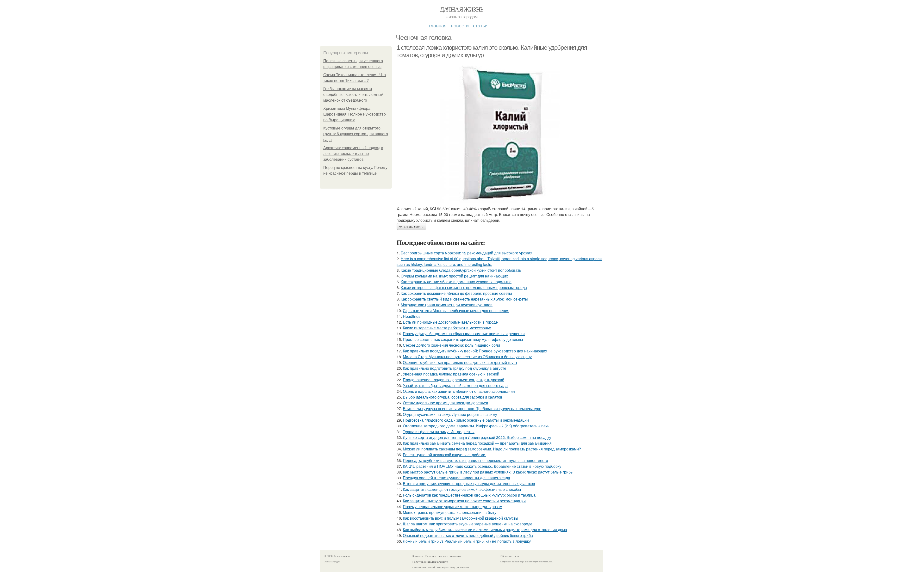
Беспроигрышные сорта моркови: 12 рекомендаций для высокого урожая (466, 253)
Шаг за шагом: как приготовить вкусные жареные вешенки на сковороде (467, 524)
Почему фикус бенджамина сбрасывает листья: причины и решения (464, 333)
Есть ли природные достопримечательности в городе (450, 322)
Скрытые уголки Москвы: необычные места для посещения (456, 310)
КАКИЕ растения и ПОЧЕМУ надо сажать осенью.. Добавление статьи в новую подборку (482, 466)
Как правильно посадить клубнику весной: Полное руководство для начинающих (475, 351)
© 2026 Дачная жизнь (336, 556)
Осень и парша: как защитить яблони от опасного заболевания (459, 391)
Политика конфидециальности (430, 561)
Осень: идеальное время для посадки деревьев (445, 403)
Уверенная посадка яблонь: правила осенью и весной (451, 374)
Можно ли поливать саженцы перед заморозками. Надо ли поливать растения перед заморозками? (492, 449)
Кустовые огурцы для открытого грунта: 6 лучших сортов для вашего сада (355, 134)
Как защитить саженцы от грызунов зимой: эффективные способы (462, 489)
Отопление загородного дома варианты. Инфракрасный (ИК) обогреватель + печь (476, 426)
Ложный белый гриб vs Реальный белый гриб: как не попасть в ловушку (467, 541)
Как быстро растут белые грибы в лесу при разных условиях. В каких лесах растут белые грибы (488, 472)
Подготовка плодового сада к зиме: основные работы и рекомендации (466, 420)
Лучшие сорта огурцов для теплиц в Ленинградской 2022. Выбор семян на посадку (477, 437)
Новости (460, 25)
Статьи (480, 25)
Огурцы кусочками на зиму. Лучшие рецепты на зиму (450, 414)
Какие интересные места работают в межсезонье (447, 328)
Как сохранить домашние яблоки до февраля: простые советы (456, 293)
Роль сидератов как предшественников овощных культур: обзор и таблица (469, 495)
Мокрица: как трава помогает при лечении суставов (447, 305)
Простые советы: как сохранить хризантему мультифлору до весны (463, 339)
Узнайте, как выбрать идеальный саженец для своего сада (455, 385)
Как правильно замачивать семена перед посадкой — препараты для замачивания (477, 443)
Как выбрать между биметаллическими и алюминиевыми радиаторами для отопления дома (485, 529)
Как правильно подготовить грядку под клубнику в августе (454, 368)
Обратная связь (509, 556)
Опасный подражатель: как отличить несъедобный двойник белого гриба (468, 535)
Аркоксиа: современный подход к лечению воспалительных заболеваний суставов (353, 153)
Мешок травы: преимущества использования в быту (449, 512)
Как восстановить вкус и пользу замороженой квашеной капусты (460, 518)
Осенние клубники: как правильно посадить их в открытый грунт (460, 362)
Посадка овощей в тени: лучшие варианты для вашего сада (456, 477)
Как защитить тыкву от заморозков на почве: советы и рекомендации (464, 501)
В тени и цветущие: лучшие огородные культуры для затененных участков (469, 483)
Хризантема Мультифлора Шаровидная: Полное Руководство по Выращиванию (354, 114)
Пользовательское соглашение (443, 556)
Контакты (417, 556)
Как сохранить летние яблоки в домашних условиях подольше (456, 281)
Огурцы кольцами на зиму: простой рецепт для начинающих (454, 276)
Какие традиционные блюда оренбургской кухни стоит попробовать (461, 270)
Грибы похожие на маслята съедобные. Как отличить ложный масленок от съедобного (353, 94)
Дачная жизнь (461, 9)
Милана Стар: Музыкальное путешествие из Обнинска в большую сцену (467, 356)
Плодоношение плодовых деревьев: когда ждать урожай (453, 379)
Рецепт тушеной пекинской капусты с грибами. (444, 454)
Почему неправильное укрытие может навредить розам (452, 506)
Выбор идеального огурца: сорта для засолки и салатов (452, 397)
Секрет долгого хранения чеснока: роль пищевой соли (451, 345)
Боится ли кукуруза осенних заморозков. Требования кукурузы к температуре (472, 408)
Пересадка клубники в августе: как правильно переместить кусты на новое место (475, 460)
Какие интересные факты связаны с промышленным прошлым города (464, 287)
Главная (438, 25)
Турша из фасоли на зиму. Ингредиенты (438, 431)
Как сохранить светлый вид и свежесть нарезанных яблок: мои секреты (464, 299)
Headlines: (412, 316)
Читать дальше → (411, 226)
